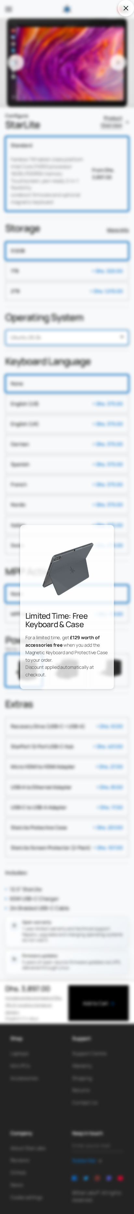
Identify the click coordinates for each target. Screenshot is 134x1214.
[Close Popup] (125, 8)
